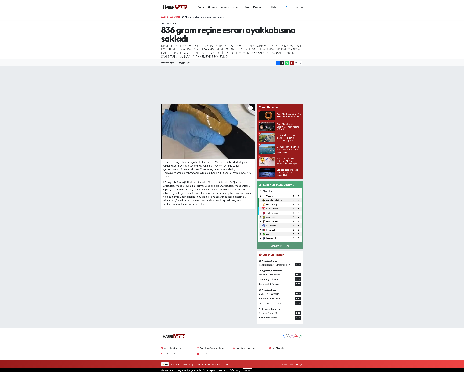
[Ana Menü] (301, 7)
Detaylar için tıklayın (280, 245)
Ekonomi (212, 6)
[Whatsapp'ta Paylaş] (287, 63)
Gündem (225, 6)
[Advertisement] (232, 85)
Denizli (175, 23)
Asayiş (201, 6)
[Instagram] (292, 336)
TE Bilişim (299, 364)
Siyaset (236, 6)
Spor (247, 6)
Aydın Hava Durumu (172, 348)
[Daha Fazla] (292, 63)
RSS (166, 364)
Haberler (165, 23)
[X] (288, 336)
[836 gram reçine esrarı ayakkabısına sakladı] (208, 131)
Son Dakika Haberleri (172, 354)
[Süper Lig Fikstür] (300, 254)
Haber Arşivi (205, 354)
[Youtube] (296, 336)
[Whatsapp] (301, 336)
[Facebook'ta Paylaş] (278, 63)
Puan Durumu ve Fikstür (246, 348)
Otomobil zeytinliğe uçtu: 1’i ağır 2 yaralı (203, 16)
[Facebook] (283, 336)
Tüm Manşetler (278, 348)
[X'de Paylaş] (282, 63)
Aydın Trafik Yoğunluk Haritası (212, 348)
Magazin (257, 6)
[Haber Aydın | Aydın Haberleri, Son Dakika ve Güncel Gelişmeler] (175, 6)
